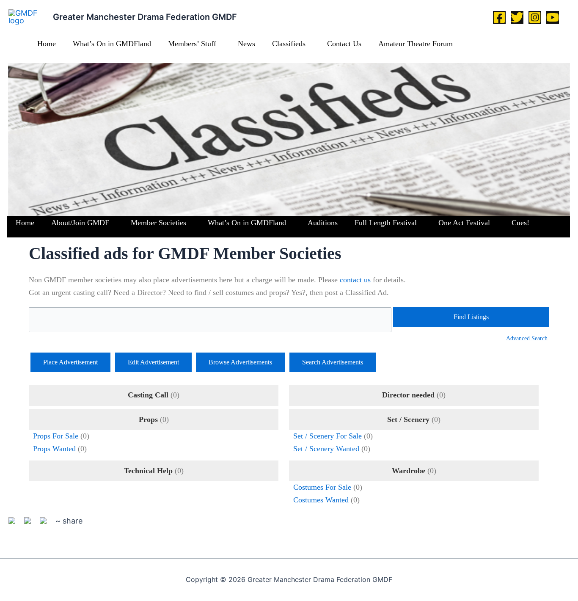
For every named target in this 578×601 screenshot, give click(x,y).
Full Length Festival (386, 222)
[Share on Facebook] (15, 524)
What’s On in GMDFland (112, 43)
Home (46, 43)
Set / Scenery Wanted (326, 448)
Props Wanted (54, 448)
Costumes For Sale (322, 487)
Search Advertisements (332, 362)
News (246, 43)
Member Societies (158, 222)
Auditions (323, 222)
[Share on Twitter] (31, 524)
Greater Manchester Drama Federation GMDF (145, 17)
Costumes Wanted (321, 500)
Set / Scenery (408, 419)
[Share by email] (46, 524)
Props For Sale (55, 436)
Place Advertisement (70, 362)
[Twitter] (517, 17)
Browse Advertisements (240, 362)
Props (148, 419)
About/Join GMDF (80, 222)
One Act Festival (464, 222)
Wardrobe (408, 470)
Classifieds (289, 43)
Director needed (408, 395)
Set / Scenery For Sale (327, 436)
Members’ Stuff (192, 43)
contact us (355, 280)
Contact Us (344, 43)
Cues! (520, 222)
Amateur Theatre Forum (415, 43)
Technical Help (148, 470)
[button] (219, 44)
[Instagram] (534, 17)
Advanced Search (527, 338)
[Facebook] (499, 17)
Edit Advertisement (153, 362)
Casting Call (148, 395)
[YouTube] (552, 17)
